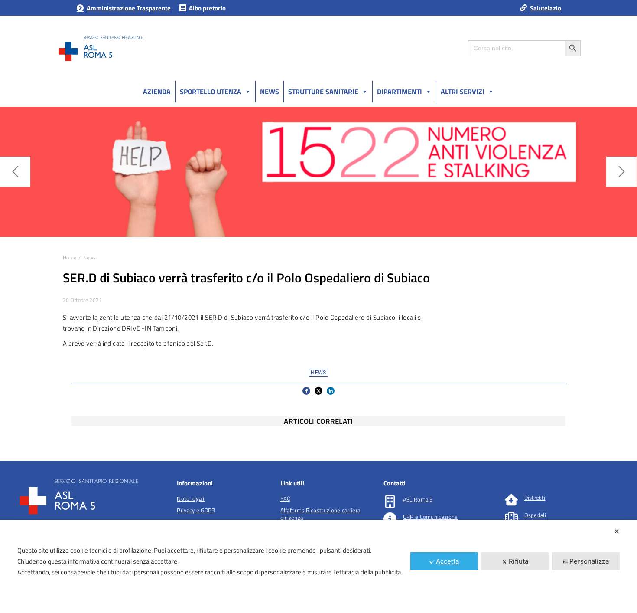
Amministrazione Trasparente (129, 8)
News (269, 91)
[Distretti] (511, 499)
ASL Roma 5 (418, 499)
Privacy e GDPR (196, 510)
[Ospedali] (511, 517)
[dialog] (318, 566)
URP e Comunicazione (430, 516)
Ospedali (535, 515)
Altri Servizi (462, 91)
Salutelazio (545, 8)
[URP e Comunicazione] (390, 518)
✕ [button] (617, 531)
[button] (306, 391)
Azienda (157, 91)
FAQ (285, 498)
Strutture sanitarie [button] (323, 91)
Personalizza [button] (589, 561)
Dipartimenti (399, 91)
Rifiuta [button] (518, 561)
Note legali (190, 498)
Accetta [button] (447, 561)
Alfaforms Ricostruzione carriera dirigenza (320, 514)
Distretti (535, 497)
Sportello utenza (210, 91)
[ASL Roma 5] (390, 501)
